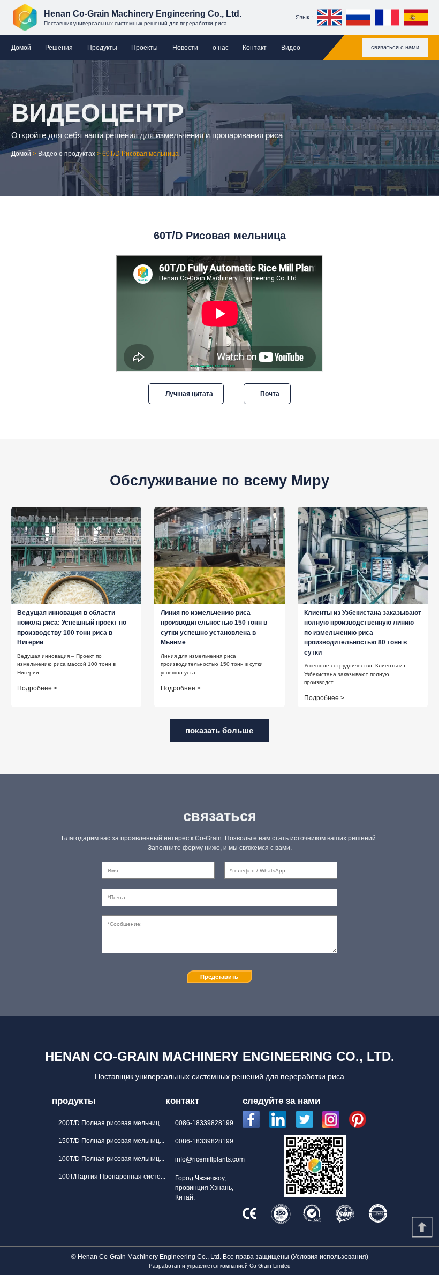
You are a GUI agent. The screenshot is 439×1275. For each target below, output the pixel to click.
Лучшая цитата (189, 393)
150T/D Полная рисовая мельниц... (111, 1140)
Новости (185, 47)
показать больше (219, 730)
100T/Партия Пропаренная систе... (111, 1176)
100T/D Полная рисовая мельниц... (111, 1159)
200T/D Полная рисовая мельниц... (111, 1123)
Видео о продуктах (66, 153)
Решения (59, 47)
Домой (21, 47)
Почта (269, 393)
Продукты (102, 47)
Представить (219, 977)
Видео (290, 47)
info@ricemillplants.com (210, 1159)
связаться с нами (395, 47)
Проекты (144, 47)
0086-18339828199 (204, 1123)
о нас (221, 47)
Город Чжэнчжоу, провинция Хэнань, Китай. (204, 1188)
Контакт (255, 47)
